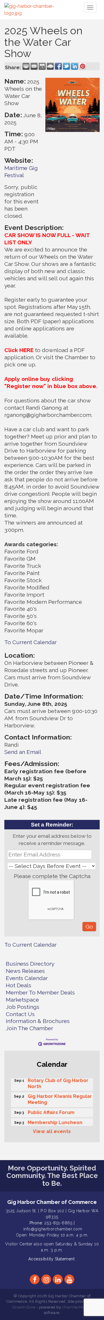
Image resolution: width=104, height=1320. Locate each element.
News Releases (25, 971)
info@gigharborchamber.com (52, 1229)
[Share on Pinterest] (82, 66)
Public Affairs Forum (51, 1110)
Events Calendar (27, 978)
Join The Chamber (29, 1028)
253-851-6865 (58, 1223)
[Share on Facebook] (58, 66)
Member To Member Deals (40, 992)
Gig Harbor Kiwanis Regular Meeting (60, 1097)
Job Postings (22, 1007)
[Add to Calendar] (42, 66)
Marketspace (22, 999)
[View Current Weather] (50, 66)
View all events (52, 1131)
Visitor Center (19, 1244)
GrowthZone (24, 1307)
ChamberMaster (77, 1307)
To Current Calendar (30, 642)
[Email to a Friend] (34, 66)
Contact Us (20, 1014)
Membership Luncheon (55, 1121)
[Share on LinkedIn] (74, 66)
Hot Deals (18, 985)
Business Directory (30, 963)
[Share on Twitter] (66, 66)
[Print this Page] (26, 66)
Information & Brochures (38, 1021)
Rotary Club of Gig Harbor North (58, 1082)
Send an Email (22, 752)
